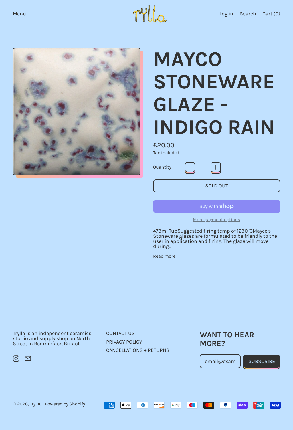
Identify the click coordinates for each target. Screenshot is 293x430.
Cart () (271, 15)
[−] (190, 167)
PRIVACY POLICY (124, 342)
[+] (216, 167)
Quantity (162, 167)
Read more (164, 256)
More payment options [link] (216, 219)
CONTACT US (120, 333)
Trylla (35, 404)
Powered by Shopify (65, 404)
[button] (247, 14)
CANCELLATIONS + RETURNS (137, 350)
